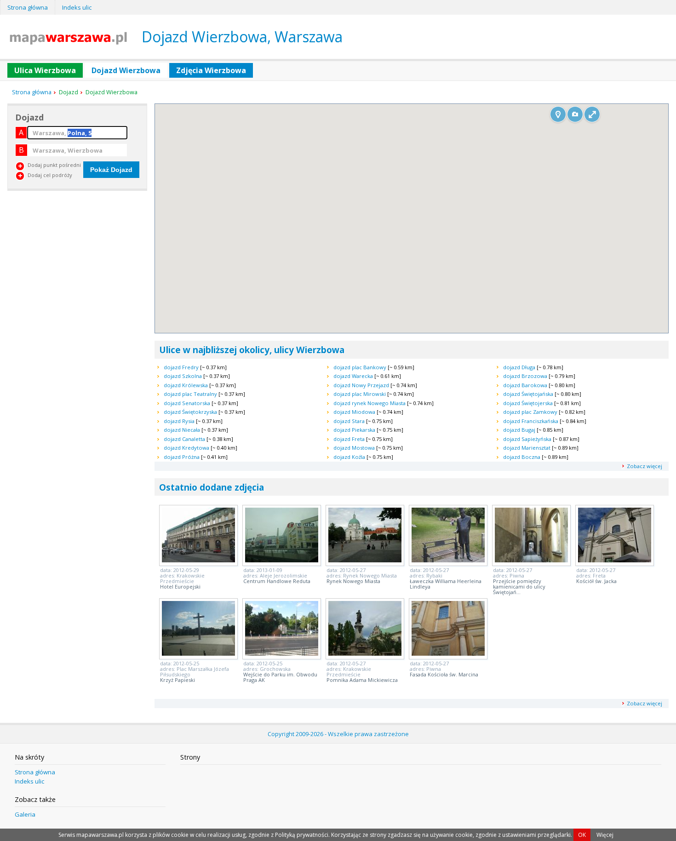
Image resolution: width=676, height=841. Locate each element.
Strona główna (27, 7)
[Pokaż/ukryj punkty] (558, 114)
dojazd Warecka (353, 375)
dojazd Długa (519, 367)
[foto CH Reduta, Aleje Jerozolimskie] (281, 560)
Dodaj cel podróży (50, 175)
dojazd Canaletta (184, 438)
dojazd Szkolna (183, 375)
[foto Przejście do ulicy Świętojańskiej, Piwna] (531, 560)
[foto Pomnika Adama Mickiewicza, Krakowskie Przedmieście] (364, 653)
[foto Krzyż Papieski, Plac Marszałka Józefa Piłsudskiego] (198, 653)
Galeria (25, 814)
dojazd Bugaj (519, 429)
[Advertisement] (76, 260)
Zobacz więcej (644, 466)
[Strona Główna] (68, 42)
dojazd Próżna (182, 456)
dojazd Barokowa (525, 385)
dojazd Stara (349, 421)
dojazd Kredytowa (186, 447)
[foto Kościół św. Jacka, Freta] (614, 560)
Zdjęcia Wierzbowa (211, 70)
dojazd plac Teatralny (190, 393)
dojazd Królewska (186, 385)
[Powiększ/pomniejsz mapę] (592, 114)
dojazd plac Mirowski (359, 393)
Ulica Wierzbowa (45, 70)
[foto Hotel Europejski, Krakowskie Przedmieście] (198, 560)
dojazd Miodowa (354, 411)
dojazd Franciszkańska (530, 421)
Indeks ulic (77, 7)
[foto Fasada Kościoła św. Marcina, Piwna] (448, 653)
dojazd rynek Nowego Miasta (369, 403)
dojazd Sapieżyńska (527, 438)
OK (582, 835)
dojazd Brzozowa (525, 375)
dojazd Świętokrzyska (190, 411)
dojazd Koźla (349, 456)
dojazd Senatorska (187, 403)
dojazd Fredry (181, 367)
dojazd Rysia (179, 421)
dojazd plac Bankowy (359, 367)
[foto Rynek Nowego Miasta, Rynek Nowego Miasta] (364, 560)
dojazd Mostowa (354, 447)
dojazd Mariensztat (526, 447)
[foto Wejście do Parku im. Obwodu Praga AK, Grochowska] (281, 653)
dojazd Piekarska (354, 429)
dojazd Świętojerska (528, 403)
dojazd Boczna (521, 456)
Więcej (604, 835)
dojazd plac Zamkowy (530, 411)
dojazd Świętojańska (528, 393)
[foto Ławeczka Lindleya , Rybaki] (448, 560)
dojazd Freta (349, 438)
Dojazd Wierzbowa (126, 70)
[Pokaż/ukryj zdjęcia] (575, 114)
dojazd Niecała (182, 429)
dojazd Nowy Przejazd (361, 385)
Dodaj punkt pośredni (54, 164)
